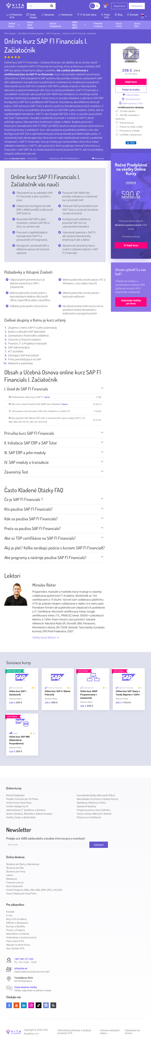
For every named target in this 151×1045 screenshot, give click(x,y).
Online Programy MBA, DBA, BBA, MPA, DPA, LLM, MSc (34, 890)
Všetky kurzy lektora (44, 637)
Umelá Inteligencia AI (17, 806)
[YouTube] (16, 1005)
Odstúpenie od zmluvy (132, 1032)
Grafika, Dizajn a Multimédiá (21, 817)
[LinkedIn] (24, 1005)
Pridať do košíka (131, 89)
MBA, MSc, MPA (75, 25)
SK (142, 17)
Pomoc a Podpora (15, 930)
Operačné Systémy (86, 806)
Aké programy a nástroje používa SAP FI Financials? (45, 557)
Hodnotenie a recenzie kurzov (21, 937)
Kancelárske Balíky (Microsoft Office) (96, 795)
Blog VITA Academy (16, 919)
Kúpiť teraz (131, 82)
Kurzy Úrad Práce (30, 25)
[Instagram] (31, 1005)
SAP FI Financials (53, 34)
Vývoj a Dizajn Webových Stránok (94, 813)
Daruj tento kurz (132, 99)
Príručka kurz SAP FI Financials (29, 433)
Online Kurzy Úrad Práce (18, 802)
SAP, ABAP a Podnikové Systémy (31, 34)
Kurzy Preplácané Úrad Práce (21, 893)
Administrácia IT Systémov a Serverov (25, 810)
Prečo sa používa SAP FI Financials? (32, 528)
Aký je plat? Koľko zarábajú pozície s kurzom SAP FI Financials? (54, 547)
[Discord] (46, 1005)
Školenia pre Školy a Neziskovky (22, 864)
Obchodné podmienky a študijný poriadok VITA (74, 1032)
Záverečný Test (16, 472)
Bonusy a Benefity (15, 926)
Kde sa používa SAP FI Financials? (31, 518)
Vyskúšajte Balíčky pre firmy (131, 302)
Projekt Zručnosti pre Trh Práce (22, 799)
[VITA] (15, 6)
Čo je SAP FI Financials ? (23, 499)
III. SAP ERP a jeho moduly (25, 452)
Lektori (9, 875)
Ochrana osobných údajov (110, 1032)
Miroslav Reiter (18, 158)
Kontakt (10, 911)
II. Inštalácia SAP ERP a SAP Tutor (30, 442)
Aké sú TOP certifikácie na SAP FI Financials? (40, 538)
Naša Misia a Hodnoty (17, 933)
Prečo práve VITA (15, 941)
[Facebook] (9, 1005)
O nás (9, 915)
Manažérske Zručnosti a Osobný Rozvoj (97, 799)
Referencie (11, 879)
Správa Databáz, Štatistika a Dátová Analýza (29, 813)
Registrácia (119, 6)
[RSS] (53, 1005)
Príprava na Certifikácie (89, 817)
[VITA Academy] (13, 1031)
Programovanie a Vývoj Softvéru (93, 810)
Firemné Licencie (98, 25)
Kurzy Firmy (119, 25)
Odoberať (99, 844)
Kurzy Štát (137, 25)
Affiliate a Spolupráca (17, 922)
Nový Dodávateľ (14, 886)
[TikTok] (38, 1005)
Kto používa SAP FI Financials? (28, 509)
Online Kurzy (11, 25)
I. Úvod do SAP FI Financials (26, 388)
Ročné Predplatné (55, 25)
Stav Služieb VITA (15, 948)
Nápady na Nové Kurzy (18, 944)
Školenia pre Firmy (15, 871)
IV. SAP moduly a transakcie (26, 462)
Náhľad (47, 397)
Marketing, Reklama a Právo (91, 802)
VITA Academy (10, 34)
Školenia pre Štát (15, 868)
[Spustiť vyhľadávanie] (52, 6)
